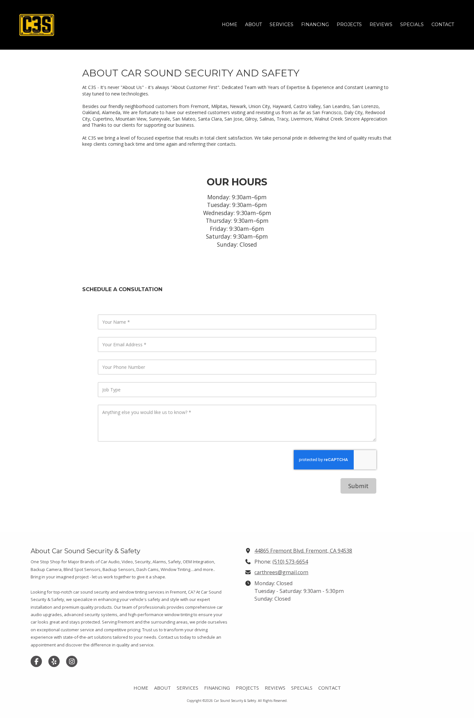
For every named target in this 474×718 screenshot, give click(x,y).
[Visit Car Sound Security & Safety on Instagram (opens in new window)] (71, 661)
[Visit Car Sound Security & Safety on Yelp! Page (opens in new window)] (54, 661)
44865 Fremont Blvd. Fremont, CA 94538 (303, 550)
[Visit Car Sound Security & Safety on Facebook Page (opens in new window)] (36, 661)
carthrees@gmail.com (281, 572)
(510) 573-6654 (290, 561)
